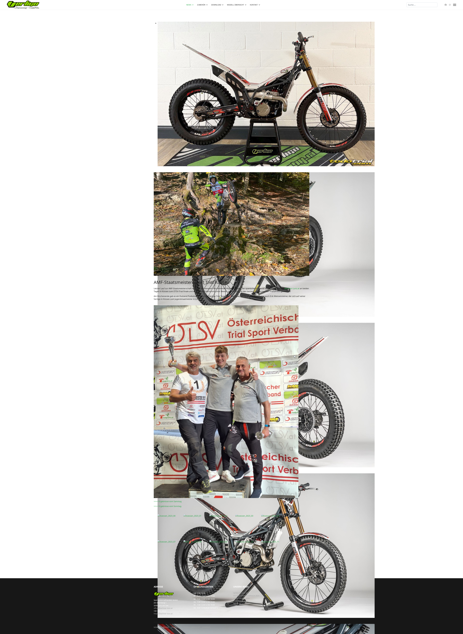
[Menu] (454, 5)
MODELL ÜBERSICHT (235, 5)
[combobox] (421, 5)
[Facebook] (446, 4)
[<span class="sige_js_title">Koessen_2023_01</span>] (196, 515)
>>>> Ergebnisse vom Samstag (168, 501)
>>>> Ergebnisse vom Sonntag (167, 506)
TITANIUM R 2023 (240, 601)
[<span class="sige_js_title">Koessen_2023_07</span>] (171, 541)
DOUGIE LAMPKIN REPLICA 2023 (246, 595)
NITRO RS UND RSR (241, 593)
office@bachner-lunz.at (163, 608)
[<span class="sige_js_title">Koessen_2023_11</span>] (274, 541)
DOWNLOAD (216, 5)
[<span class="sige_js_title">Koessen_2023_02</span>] (222, 515)
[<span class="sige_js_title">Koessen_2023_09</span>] (222, 541)
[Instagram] (450, 4)
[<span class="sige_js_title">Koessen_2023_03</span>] (248, 515)
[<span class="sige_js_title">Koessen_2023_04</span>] (274, 515)
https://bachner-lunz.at (163, 613)
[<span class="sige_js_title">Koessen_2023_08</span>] (196, 541)
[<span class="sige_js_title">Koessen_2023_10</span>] (248, 541)
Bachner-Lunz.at (292, 288)
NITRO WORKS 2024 (241, 598)
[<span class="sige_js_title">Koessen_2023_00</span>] (171, 515)
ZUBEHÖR (201, 5)
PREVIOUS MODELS (241, 604)
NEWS (188, 5)
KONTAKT (254, 5)
